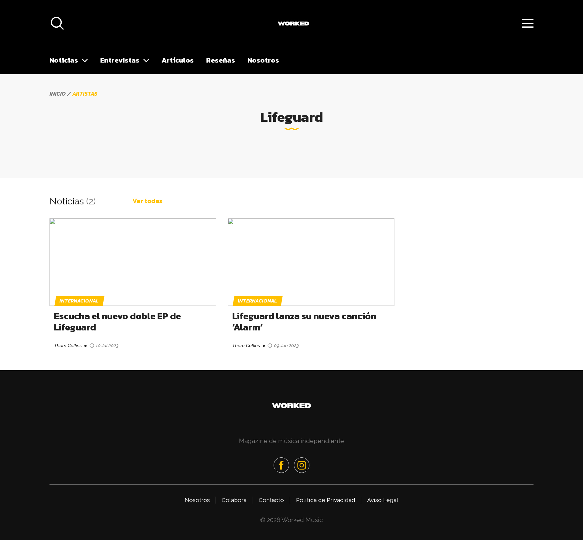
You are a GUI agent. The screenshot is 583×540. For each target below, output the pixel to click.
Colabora (234, 500)
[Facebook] (281, 465)
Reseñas (220, 60)
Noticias (63, 60)
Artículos (178, 60)
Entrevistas (119, 60)
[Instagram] (301, 465)
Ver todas (147, 201)
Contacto (271, 500)
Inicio (57, 94)
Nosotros (263, 60)
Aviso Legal (382, 500)
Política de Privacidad (325, 500)
